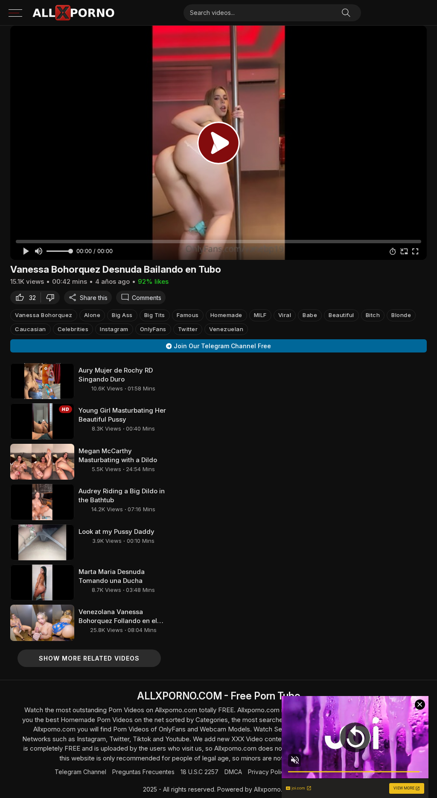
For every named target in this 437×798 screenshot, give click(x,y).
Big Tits (154, 315)
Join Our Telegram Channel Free (222, 345)
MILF (260, 315)
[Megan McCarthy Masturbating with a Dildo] (42, 462)
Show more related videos (89, 658)
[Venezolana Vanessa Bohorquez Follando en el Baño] (42, 623)
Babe (310, 315)
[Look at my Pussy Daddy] (42, 542)
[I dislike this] (52, 297)
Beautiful (341, 315)
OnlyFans (153, 329)
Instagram (114, 329)
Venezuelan (226, 329)
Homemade (226, 315)
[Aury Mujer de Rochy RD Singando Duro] (42, 381)
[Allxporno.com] (73, 12)
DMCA (233, 771)
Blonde (401, 315)
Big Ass (122, 315)
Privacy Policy (268, 771)
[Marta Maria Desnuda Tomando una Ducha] (42, 582)
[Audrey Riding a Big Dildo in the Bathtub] (42, 502)
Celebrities (73, 329)
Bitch (373, 315)
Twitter (188, 329)
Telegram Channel (80, 771)
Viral (284, 315)
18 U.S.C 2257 (199, 771)
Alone (92, 315)
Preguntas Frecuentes (143, 771)
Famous (188, 315)
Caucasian (30, 329)
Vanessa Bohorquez (44, 315)
